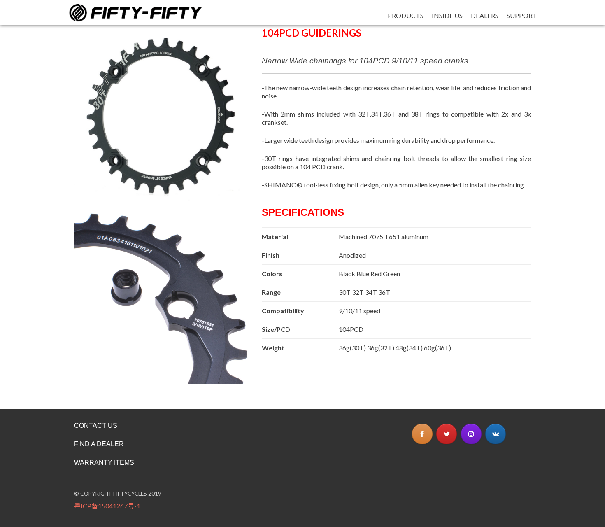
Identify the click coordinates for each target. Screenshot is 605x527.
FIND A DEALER (99, 444)
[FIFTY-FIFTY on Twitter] (446, 434)
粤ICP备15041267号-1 (107, 506)
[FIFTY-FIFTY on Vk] (495, 434)
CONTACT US (95, 425)
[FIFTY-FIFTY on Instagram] (471, 434)
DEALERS (484, 15)
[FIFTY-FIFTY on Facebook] (422, 434)
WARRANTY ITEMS (104, 462)
